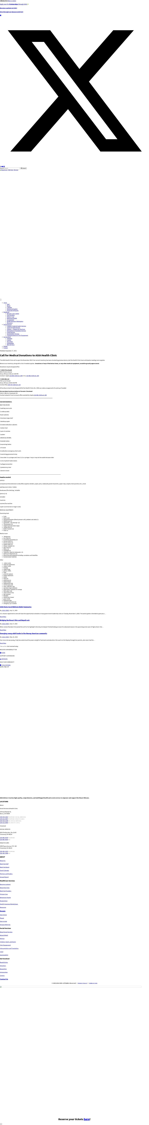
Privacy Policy (82, 983)
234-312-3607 (4, 819)
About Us (2, 861)
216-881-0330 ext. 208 (16, 376)
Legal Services (11, 332)
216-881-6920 (4, 840)
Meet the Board (4, 867)
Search (2, 168)
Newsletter (10, 341)
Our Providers (11, 315)
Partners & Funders (12, 309)
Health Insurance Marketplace (15, 321)
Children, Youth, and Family (8, 942)
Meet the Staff (4, 864)
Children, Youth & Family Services (16, 326)
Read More (3, 616)
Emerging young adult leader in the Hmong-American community (23, 633)
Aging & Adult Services (13, 327)
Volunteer (9, 338)
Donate (5, 346)
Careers (9, 340)
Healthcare (6, 312)
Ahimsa (2, 939)
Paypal (2, 918)
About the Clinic (4, 888)
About (5, 302)
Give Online (3, 915)
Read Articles (4, 962)
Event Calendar (4, 871)
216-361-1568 (4, 853)
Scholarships (10, 343)
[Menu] (0, 300)
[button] (0, 15)
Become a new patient (13, 313)
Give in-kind (3, 921)
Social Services (7, 324)
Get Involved (7, 337)
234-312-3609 (4, 823)
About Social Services (6, 932)
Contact (5, 348)
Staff (8, 304)
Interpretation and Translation (9, 948)
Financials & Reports (12, 310)
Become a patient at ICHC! (8, 8)
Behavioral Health (12, 318)
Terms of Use (93, 983)
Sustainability (4, 955)
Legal (1, 952)
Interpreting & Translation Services (16, 330)
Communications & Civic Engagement (17, 335)
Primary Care (10, 316)
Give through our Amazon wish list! (11, 12)
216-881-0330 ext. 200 (32, 376)
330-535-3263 (4, 817)
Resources (10, 323)
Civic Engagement (5, 945)
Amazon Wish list (5, 925)
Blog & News (10, 344)
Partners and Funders (6, 874)
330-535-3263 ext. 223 (14, 385)
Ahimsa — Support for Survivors (16, 329)
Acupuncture (10, 320)
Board (8, 306)
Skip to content (12, 1)
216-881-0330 (4, 838)
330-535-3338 (4, 821)
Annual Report (4, 877)
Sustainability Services (13, 334)
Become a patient (5, 884)
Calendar (9, 307)
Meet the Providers (5, 891)
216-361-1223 (4, 851)
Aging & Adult (4, 935)
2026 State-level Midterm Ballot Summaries (15, 607)
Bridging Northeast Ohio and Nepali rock (14, 620)
